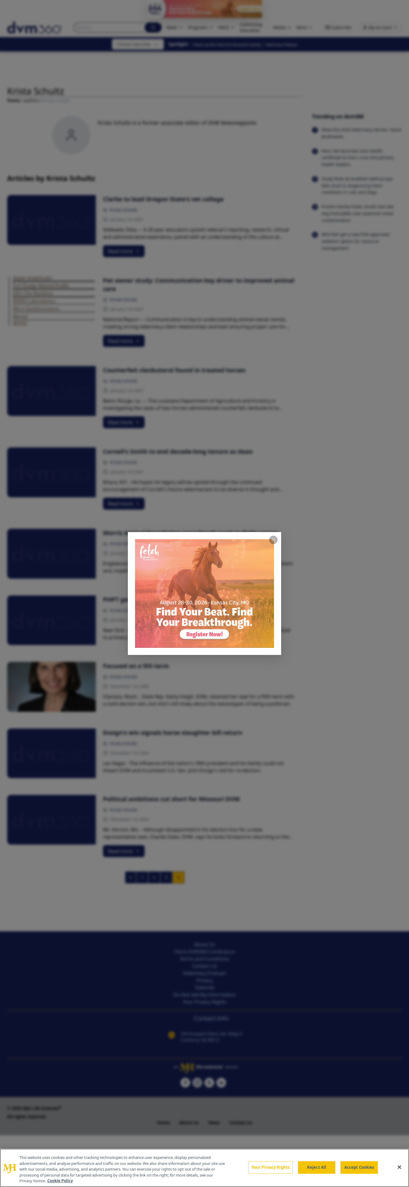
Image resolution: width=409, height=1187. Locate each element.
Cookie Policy (60, 1180)
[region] (204, 1168)
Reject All (316, 1167)
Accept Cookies (359, 1167)
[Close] (399, 1167)
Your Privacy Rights (271, 1167)
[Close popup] (273, 540)
